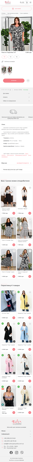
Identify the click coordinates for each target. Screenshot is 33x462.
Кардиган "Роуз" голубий (24, 344)
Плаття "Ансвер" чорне (8, 271)
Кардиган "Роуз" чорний (8, 344)
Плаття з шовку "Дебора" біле (6, 209)
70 (4, 57)
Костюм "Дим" (5, 313)
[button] (21, 2)
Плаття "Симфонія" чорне (23, 272)
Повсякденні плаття (21, 155)
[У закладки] (28, 80)
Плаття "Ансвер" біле (7, 240)
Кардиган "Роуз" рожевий (6, 377)
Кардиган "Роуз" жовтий (24, 313)
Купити (13, 80)
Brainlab (22, 460)
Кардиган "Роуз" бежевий (22, 408)
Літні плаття (10, 155)
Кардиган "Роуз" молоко (24, 376)
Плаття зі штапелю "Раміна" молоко (23, 241)
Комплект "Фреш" (22, 208)
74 (16, 57)
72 (10, 57)
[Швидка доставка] (8, 395)
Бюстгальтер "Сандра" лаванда (8, 408)
